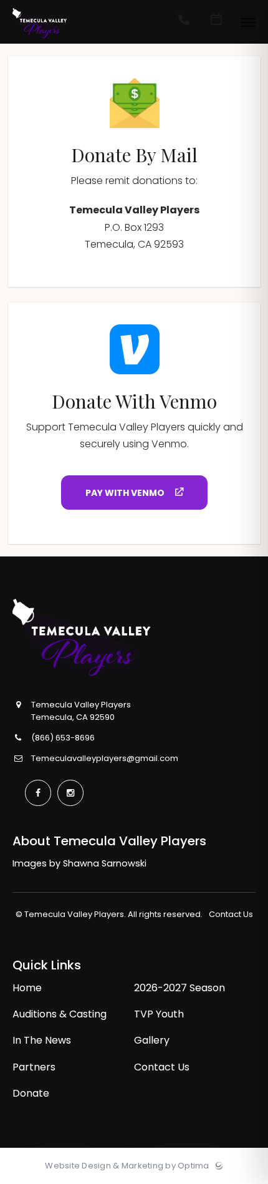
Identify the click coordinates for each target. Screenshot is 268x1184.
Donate (30, 1093)
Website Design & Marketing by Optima (127, 1166)
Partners (33, 1067)
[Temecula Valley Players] (39, 40)
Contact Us (231, 914)
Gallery (152, 1040)
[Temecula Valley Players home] (107, 639)
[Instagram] (70, 793)
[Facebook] (38, 793)
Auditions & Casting (59, 1014)
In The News (41, 1040)
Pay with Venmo (125, 493)
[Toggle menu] (248, 23)
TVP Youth (159, 1014)
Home (27, 988)
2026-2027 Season (179, 988)
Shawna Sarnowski (104, 863)
